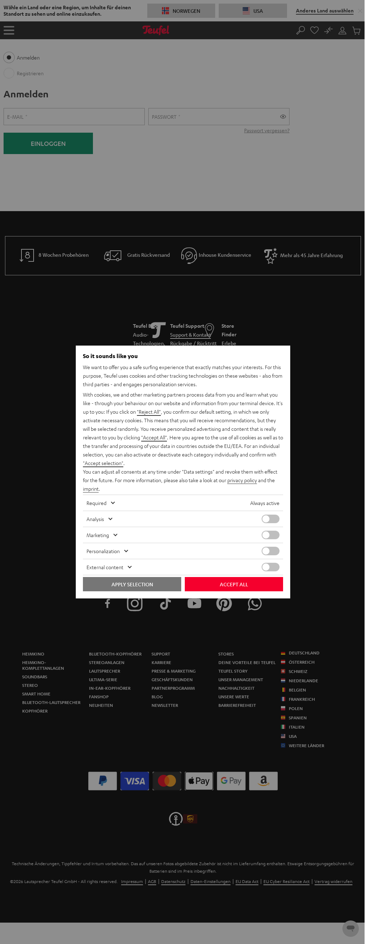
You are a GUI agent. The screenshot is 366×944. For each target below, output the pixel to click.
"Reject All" (149, 411)
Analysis (95, 519)
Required (96, 503)
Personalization (103, 551)
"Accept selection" (103, 463)
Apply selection (132, 584)
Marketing (97, 535)
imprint (91, 488)
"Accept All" (154, 437)
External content (104, 567)
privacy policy (242, 480)
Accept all (234, 584)
